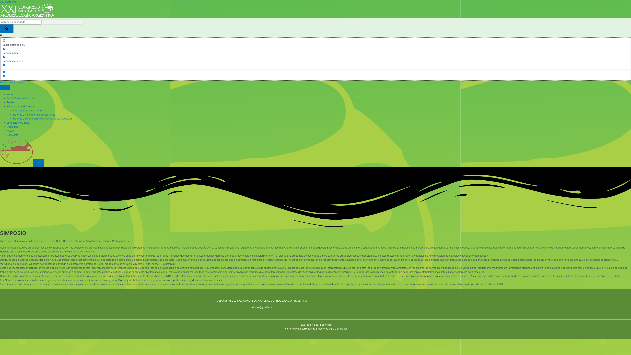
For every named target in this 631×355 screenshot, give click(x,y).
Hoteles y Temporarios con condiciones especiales (42, 118)
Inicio (10, 94)
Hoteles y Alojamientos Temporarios (34, 114)
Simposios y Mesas (18, 122)
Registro (11, 102)
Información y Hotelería (20, 106)
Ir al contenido (8, 1)
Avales (10, 130)
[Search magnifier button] (6, 28)
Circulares (13, 126)
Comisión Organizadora (20, 98)
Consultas (12, 134)
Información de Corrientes (28, 110)
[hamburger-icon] (5, 87)
